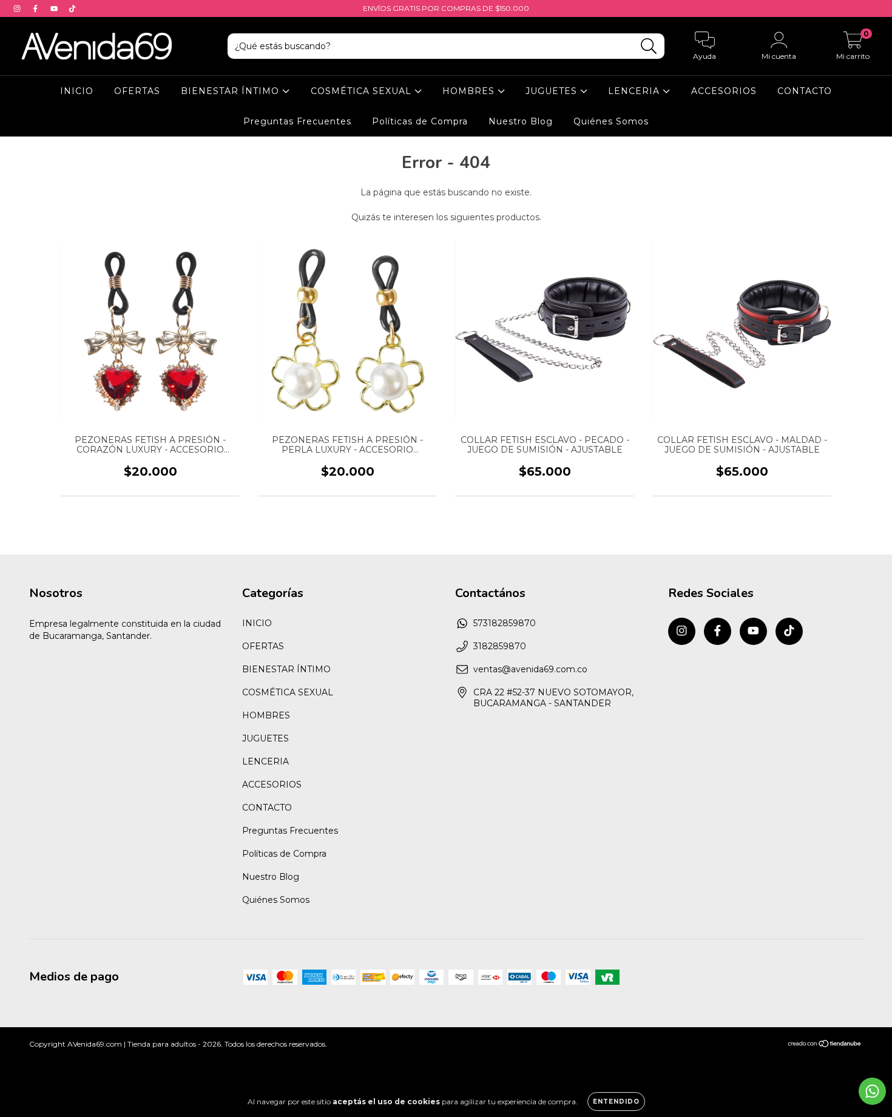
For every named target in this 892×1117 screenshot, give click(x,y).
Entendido (616, 1101)
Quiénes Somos (611, 121)
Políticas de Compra (420, 121)
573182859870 (504, 623)
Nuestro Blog (520, 121)
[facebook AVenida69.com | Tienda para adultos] (36, 8)
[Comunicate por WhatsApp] (872, 1091)
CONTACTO (804, 91)
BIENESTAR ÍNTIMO (231, 91)
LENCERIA (635, 91)
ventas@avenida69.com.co (530, 669)
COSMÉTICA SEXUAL (362, 91)
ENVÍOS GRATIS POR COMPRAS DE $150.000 (446, 8)
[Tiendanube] (825, 1045)
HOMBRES (470, 91)
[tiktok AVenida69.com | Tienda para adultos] (72, 8)
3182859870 (499, 646)
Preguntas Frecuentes (297, 121)
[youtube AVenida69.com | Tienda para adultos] (55, 8)
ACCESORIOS (724, 91)
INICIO (76, 91)
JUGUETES (552, 91)
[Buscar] (649, 46)
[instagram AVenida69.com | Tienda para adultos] (18, 8)
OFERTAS (137, 91)
